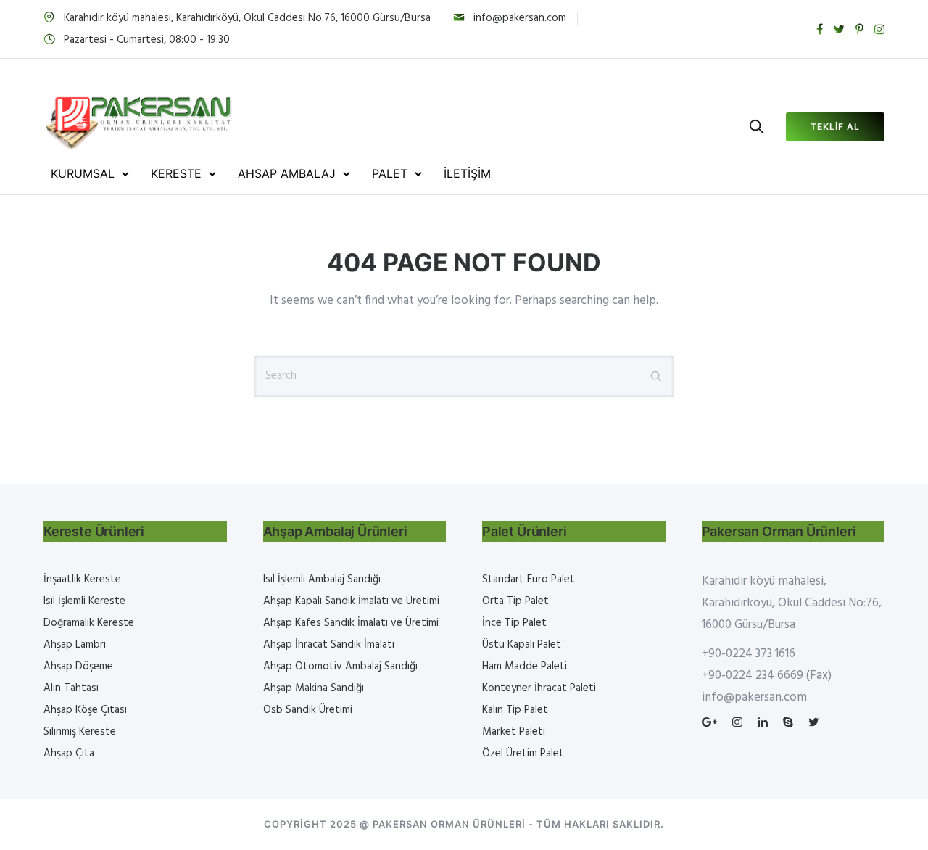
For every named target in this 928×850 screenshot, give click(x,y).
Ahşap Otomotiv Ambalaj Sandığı (340, 666)
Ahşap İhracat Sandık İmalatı (328, 644)
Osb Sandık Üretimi (307, 710)
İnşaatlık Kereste (82, 579)
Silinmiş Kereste (80, 731)
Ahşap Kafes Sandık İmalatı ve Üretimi (351, 623)
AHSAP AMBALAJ (287, 173)
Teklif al (835, 126)
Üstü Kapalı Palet (521, 644)
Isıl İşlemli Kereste (84, 601)
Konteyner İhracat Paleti (539, 688)
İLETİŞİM (467, 173)
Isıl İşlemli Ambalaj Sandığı (322, 579)
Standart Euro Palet (528, 579)
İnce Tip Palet (514, 623)
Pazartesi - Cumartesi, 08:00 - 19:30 (147, 40)
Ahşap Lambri (75, 644)
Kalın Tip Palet (515, 710)
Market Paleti (513, 731)
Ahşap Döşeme (78, 666)
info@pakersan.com (519, 18)
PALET (389, 173)
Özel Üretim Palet (523, 753)
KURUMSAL (83, 173)
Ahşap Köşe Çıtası (85, 710)
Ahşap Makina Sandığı (313, 688)
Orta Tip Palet (515, 601)
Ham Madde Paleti (524, 666)
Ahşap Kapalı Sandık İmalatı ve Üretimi (351, 601)
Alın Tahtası (71, 688)
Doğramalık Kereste (89, 623)
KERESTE (176, 173)
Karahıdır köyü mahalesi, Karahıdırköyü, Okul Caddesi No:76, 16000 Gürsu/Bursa (247, 18)
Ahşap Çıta (69, 753)
